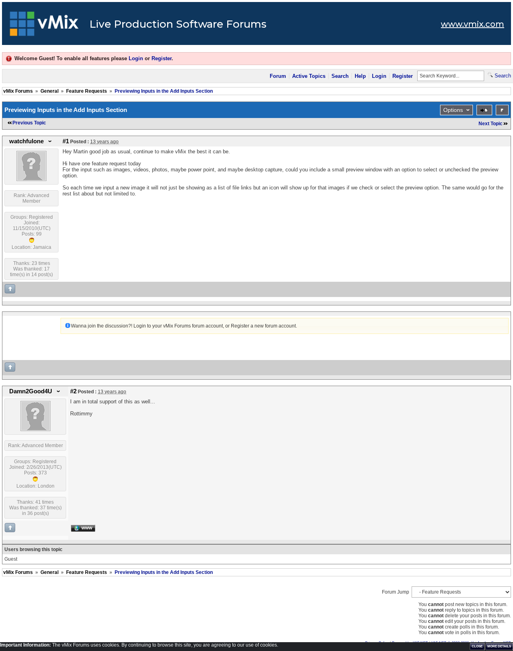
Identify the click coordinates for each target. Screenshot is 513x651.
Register (161, 58)
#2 (73, 391)
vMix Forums (18, 91)
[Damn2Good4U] (35, 429)
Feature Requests (86, 91)
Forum (278, 76)
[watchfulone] (31, 179)
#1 (66, 141)
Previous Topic (29, 123)
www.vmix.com (472, 24)
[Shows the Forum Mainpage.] (44, 26)
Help (360, 76)
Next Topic (491, 123)
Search (340, 76)
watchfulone (26, 141)
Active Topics (308, 76)
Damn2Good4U (30, 391)
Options (453, 110)
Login (136, 58)
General (49, 91)
